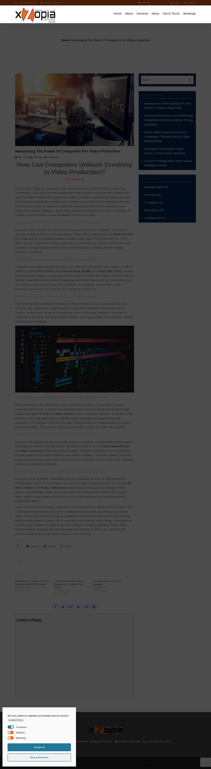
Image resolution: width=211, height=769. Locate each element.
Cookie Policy (15, 720)
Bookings (189, 13)
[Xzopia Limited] (35, 15)
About (129, 13)
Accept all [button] (39, 747)
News (155, 13)
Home (118, 13)
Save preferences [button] (39, 757)
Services (142, 13)
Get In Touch (171, 13)
